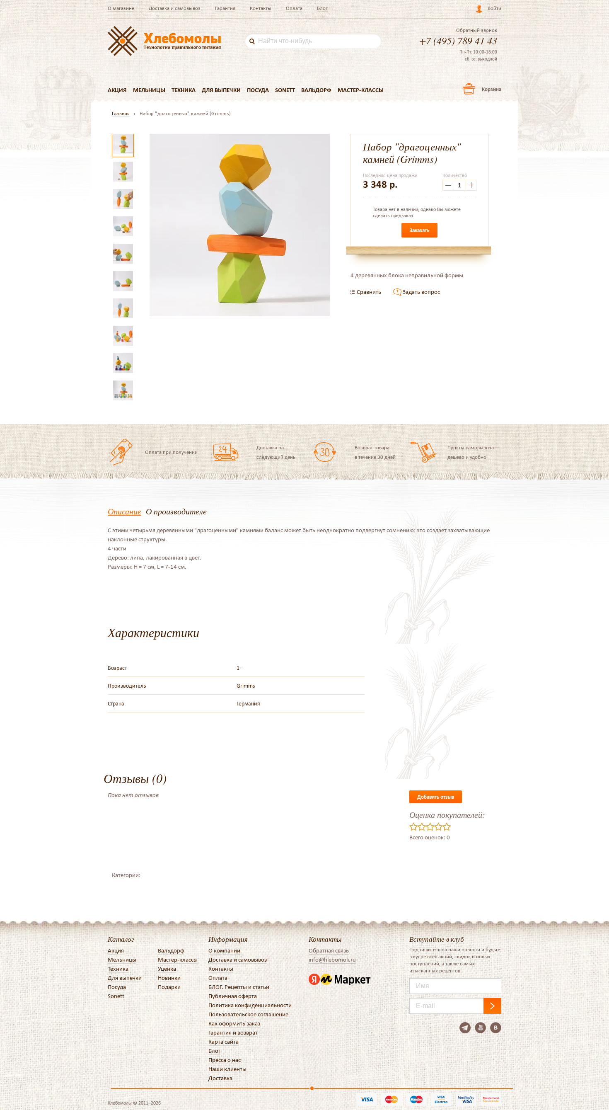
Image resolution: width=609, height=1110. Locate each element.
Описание (124, 511)
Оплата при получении (171, 452)
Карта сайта (223, 1041)
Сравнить (369, 292)
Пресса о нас (224, 1060)
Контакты (260, 8)
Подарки (169, 987)
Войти (494, 8)
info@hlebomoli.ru (332, 959)
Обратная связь (329, 950)
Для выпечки (221, 90)
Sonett (285, 90)
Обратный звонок (476, 30)
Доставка (220, 1078)
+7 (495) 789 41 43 (458, 40)
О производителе (176, 511)
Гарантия (225, 8)
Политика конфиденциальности (250, 1005)
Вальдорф (316, 90)
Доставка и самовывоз (175, 8)
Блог (322, 8)
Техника (184, 90)
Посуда (258, 90)
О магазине (121, 8)
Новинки (169, 978)
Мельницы (149, 90)
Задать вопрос (421, 292)
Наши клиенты (227, 1069)
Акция (117, 90)
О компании (224, 950)
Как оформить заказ (234, 1023)
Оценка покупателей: (447, 814)
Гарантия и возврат (233, 1032)
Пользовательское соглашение (248, 1014)
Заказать (419, 230)
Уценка (167, 968)
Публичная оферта (232, 996)
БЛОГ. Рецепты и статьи (238, 987)
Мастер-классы (361, 90)
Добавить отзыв (435, 797)
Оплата (294, 8)
